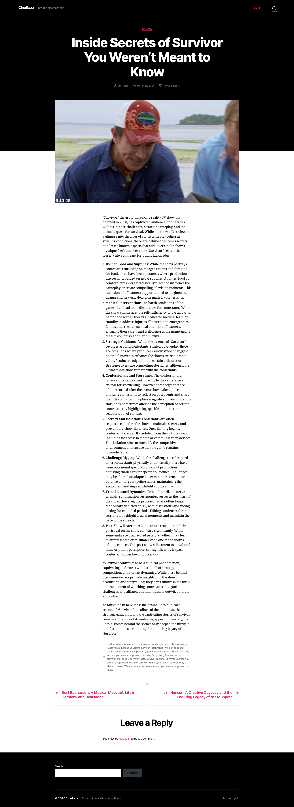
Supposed (157, 655)
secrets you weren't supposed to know (128, 655)
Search (59, 766)
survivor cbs (181, 655)
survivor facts (137, 658)
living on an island (174, 647)
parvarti (140, 651)
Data (257, 7)
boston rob (167, 644)
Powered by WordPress (106, 798)
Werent (128, 666)
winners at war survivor (147, 666)
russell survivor (170, 651)
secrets (184, 651)
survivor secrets (155, 658)
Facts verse (113, 647)
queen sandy (153, 651)
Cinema (147, 29)
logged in (124, 738)
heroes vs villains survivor (135, 647)
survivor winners (148, 662)
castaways (181, 644)
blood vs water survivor (147, 644)
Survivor (169, 655)
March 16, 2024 (146, 85)
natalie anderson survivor (121, 651)
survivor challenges (118, 658)
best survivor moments (120, 644)
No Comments (172, 85)
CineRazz (26, 7)
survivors (163, 662)
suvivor (174, 662)
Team (125, 85)
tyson (120, 666)
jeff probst (157, 647)
